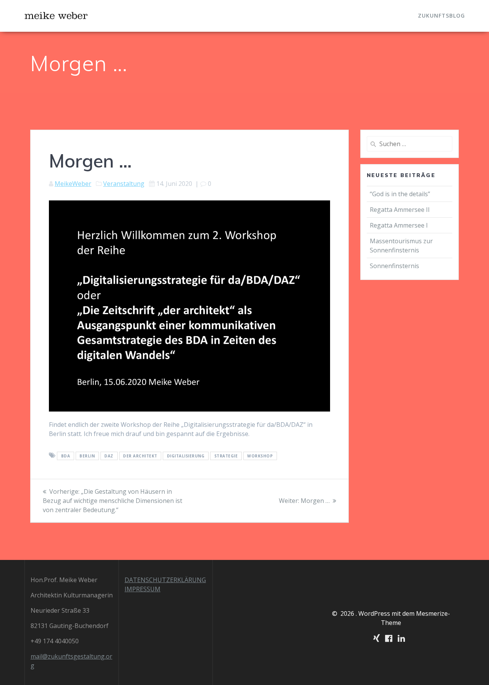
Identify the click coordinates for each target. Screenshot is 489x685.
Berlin (87, 456)
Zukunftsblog (441, 15)
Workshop (260, 456)
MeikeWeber (73, 183)
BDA (65, 456)
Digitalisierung (186, 456)
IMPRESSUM (142, 589)
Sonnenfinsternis (394, 266)
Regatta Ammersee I (399, 225)
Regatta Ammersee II (400, 209)
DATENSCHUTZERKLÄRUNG (165, 580)
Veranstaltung (123, 183)
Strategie (226, 456)
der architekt (140, 456)
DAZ (108, 456)
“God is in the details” (401, 194)
